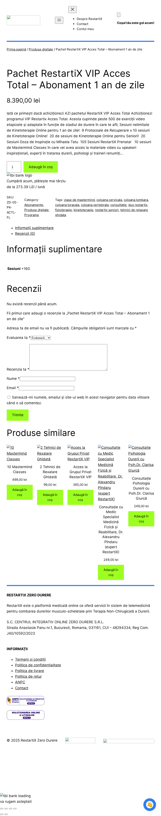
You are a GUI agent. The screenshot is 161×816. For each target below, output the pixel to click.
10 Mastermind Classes (19, 469)
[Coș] (118, 15)
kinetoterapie (83, 210)
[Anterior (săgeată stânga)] (1, 814)
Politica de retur (28, 676)
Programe (31, 215)
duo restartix (137, 205)
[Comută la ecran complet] (6, 808)
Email (13, 388)
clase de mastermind (79, 200)
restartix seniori (107, 210)
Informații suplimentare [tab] (34, 228)
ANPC (20, 682)
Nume (13, 378)
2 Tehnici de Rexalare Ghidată (50, 472)
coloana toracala (67, 205)
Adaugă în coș (41, 167)
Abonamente (33, 205)
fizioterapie (63, 210)
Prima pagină (16, 49)
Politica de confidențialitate (38, 665)
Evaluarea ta (19, 337)
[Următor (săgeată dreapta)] (6, 814)
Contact (21, 688)
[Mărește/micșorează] (1, 808)
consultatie (118, 205)
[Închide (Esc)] (15, 808)
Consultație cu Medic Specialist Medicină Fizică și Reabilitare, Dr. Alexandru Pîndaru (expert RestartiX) (111, 529)
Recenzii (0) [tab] (25, 233)
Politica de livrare (29, 671)
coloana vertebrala (95, 205)
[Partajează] (10, 808)
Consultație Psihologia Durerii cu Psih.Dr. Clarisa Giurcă (141, 488)
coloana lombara (136, 200)
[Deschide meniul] (59, 20)
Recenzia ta (18, 369)
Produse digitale (41, 49)
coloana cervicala (109, 200)
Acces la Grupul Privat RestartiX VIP (80, 472)
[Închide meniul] (72, 9)
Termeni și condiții (30, 659)
